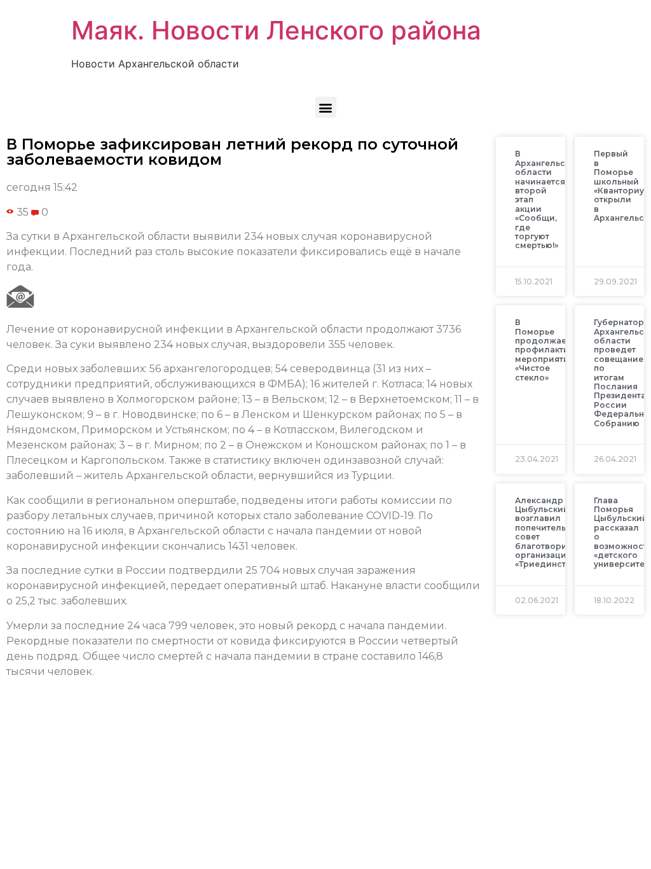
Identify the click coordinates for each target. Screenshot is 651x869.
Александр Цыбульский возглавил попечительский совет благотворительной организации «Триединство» (559, 532)
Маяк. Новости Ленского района (276, 30)
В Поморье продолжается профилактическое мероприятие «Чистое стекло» (557, 349)
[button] (325, 107)
